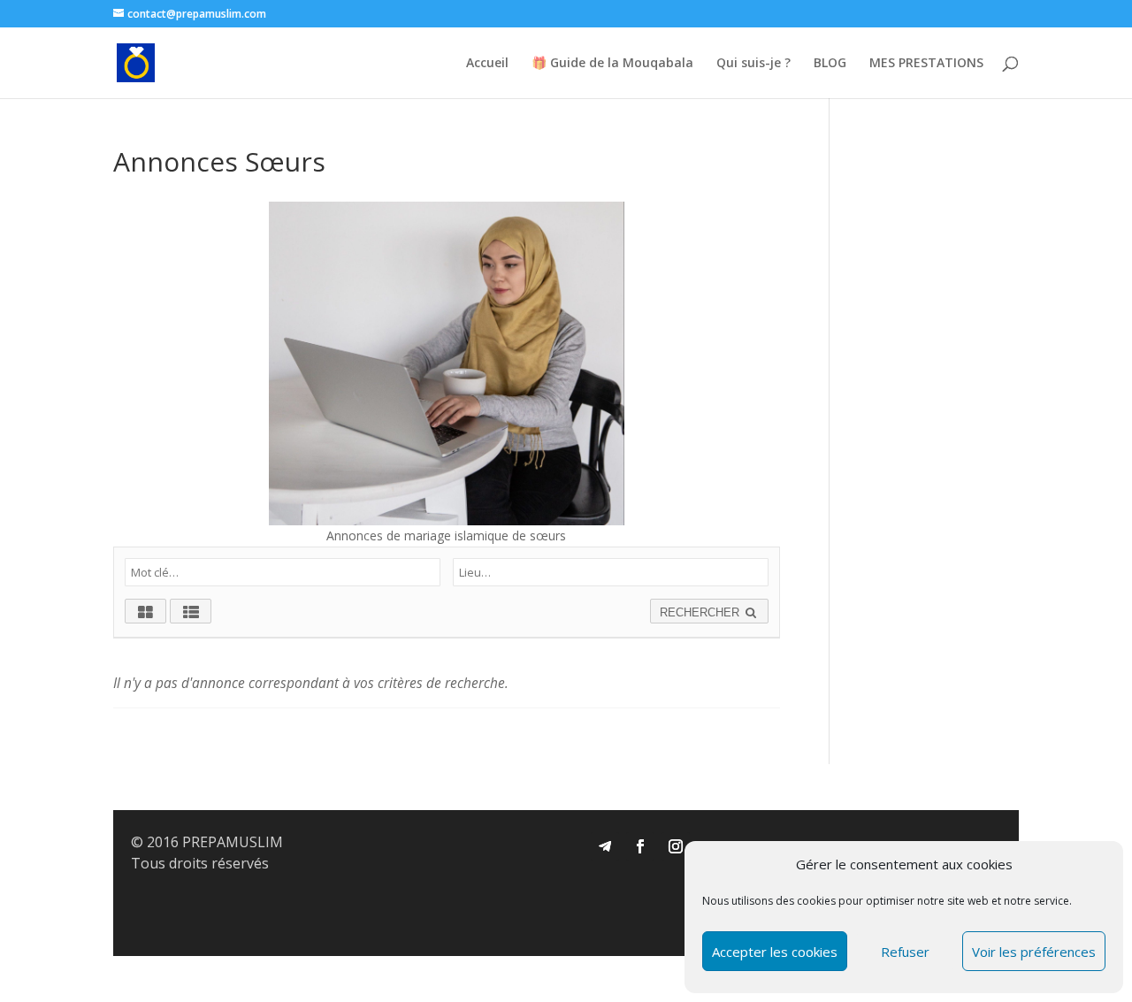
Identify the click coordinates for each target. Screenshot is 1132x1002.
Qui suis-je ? (753, 64)
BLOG (830, 64)
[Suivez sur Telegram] (605, 846)
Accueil (487, 64)
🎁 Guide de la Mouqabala (612, 64)
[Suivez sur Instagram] (676, 846)
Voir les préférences (1034, 951)
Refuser (905, 951)
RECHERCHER (701, 612)
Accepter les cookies (775, 951)
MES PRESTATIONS (926, 64)
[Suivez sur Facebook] (640, 846)
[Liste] (190, 611)
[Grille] (145, 611)
